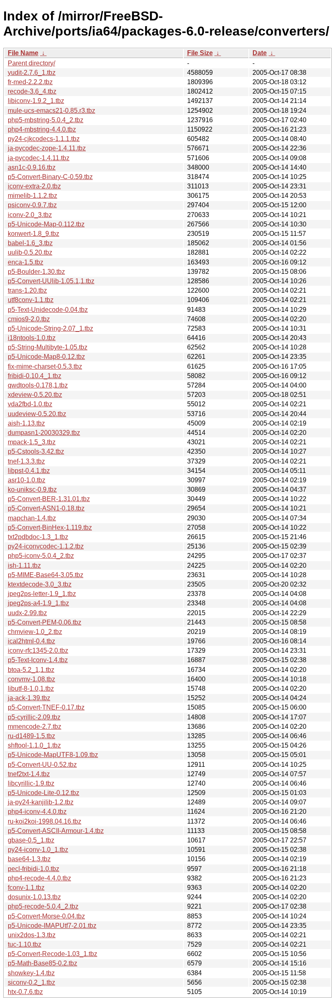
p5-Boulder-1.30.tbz (36, 271)
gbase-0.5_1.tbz (31, 840)
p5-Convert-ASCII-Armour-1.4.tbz (56, 830)
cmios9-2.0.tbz (29, 319)
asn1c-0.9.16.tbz (32, 167)
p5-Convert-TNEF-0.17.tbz (46, 707)
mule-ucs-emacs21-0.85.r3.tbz (51, 110)
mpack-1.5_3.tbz (32, 442)
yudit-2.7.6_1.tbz (32, 72)
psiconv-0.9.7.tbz (32, 205)
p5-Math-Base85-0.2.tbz (42, 963)
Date (259, 52)
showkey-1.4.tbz (31, 973)
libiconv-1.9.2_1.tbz (36, 100)
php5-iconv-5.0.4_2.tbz (41, 555)
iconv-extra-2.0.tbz (34, 186)
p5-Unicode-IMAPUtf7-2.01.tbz (52, 925)
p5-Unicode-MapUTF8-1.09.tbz (53, 754)
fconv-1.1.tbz (26, 887)
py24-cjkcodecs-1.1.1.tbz (44, 138)
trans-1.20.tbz (27, 290)
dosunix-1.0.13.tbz (34, 897)
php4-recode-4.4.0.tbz (39, 878)
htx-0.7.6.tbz (25, 991)
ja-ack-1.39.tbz (29, 697)
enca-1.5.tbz (25, 262)
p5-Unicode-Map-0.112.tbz (46, 224)
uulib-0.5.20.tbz (30, 252)
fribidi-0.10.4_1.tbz (34, 375)
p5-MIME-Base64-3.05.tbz (45, 574)
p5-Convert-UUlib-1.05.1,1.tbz (51, 281)
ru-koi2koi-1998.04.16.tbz (44, 821)
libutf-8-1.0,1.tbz (31, 688)
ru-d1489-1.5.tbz (31, 735)
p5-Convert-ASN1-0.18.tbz (46, 508)
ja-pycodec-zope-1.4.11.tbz (47, 148)
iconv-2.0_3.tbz (30, 214)
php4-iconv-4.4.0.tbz (37, 811)
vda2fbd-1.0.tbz (30, 404)
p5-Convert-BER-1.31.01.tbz (49, 498)
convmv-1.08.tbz (31, 679)
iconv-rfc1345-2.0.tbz (38, 650)
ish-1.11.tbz (24, 565)
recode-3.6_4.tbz (32, 91)
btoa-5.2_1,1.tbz (31, 669)
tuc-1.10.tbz (24, 944)
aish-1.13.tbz (26, 423)
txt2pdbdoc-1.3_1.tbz (38, 536)
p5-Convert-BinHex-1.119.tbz (50, 527)
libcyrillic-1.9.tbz (31, 783)
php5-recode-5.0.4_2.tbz (43, 906)
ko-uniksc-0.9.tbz (32, 489)
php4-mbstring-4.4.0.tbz (42, 129)
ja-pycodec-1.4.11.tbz (38, 158)
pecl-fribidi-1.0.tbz (33, 868)
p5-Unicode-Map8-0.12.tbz (46, 356)
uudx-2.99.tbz (27, 612)
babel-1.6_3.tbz (30, 243)
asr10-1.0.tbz (26, 480)
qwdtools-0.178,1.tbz (38, 385)
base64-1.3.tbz (29, 858)
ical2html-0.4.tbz (31, 641)
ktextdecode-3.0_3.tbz (39, 584)
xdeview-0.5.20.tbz (35, 394)
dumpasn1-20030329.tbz (44, 432)
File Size (200, 52)
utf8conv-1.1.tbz (31, 299)
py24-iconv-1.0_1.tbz (38, 849)
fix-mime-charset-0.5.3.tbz (45, 366)
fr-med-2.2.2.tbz (30, 81)
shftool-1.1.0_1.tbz (34, 745)
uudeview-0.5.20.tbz (37, 413)
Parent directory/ (31, 63)
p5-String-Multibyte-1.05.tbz (47, 347)
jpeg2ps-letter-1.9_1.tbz (42, 593)
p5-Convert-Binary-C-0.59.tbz (50, 176)
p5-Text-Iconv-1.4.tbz (38, 659)
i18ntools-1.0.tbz (32, 337)
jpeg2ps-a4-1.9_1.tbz (38, 603)
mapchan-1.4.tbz (32, 518)
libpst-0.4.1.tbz (29, 470)
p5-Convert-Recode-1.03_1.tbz (52, 953)
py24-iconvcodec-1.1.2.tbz (46, 546)
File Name (23, 52)
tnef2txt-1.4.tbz (29, 773)
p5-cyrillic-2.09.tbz (34, 717)
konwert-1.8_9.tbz (33, 233)
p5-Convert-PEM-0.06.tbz (44, 622)
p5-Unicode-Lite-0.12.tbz (43, 792)
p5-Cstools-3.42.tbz (36, 451)
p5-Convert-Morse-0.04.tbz (46, 916)
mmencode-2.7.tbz (34, 726)
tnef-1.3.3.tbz (26, 461)
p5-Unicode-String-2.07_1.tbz (50, 328)
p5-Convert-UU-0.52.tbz (42, 764)
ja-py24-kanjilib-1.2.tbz (41, 802)
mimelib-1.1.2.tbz (32, 195)
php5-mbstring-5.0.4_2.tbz (45, 119)
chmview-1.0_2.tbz (35, 631)
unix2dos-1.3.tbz (32, 935)
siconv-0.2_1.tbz (31, 982)
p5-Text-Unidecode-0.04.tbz (48, 309)
